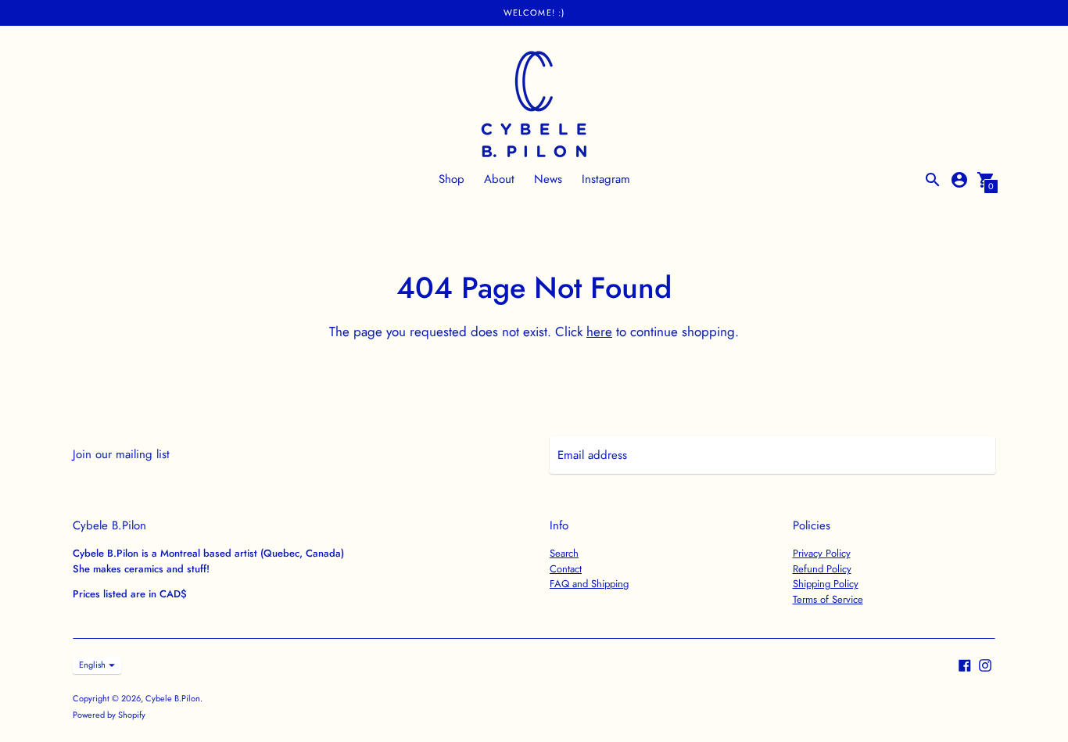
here (599, 331)
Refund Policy (822, 568)
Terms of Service (828, 599)
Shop (451, 179)
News (548, 179)
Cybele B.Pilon (172, 698)
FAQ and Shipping (589, 583)
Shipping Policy (825, 583)
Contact (566, 568)
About (499, 179)
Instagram (606, 179)
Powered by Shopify (109, 714)
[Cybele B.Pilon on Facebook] (965, 663)
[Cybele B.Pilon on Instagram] (985, 663)
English (92, 664)
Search (564, 553)
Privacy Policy (822, 553)
